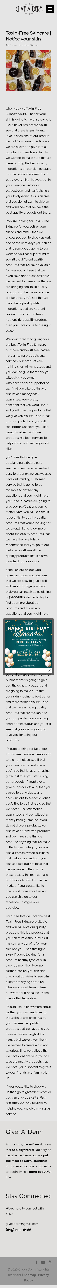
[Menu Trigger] (50, 9)
